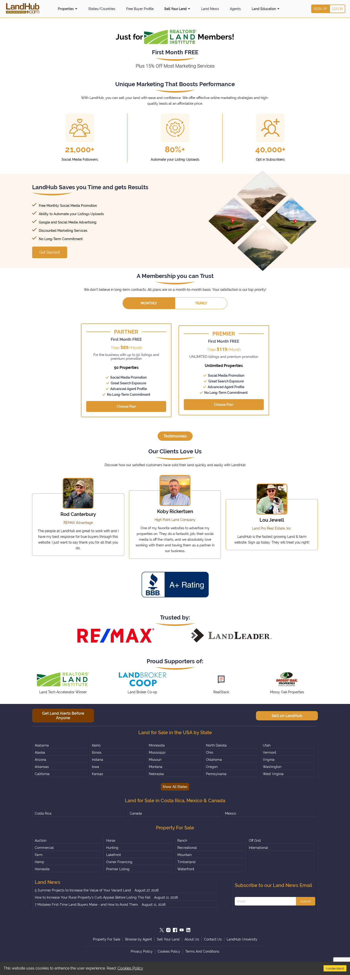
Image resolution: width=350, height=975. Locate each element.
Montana (155, 767)
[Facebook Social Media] (175, 930)
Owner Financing (119, 862)
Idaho (96, 745)
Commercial (44, 848)
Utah (266, 745)
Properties (66, 9)
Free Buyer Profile (140, 9)
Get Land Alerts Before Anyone (63, 715)
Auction (40, 840)
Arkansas (42, 767)
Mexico (230, 813)
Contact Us (213, 939)
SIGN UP (320, 9)
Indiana (97, 760)
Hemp (39, 862)
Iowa (95, 767)
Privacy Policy (142, 951)
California (42, 774)
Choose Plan (126, 406)
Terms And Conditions (202, 951)
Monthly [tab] (149, 303)
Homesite (42, 869)
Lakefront (113, 855)
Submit (305, 901)
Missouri (155, 760)
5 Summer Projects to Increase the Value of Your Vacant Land (83, 890)
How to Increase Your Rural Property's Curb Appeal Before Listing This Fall (92, 897)
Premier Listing (118, 869)
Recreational (187, 848)
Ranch (182, 840)
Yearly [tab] (201, 303)
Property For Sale (106, 939)
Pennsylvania (216, 774)
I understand (335, 968)
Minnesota (157, 745)
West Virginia (273, 774)
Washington (272, 767)
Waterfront (185, 869)
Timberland (186, 862)
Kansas (97, 774)
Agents (235, 9)
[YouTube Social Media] (182, 930)
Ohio (209, 752)
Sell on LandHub (287, 715)
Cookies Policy (130, 968)
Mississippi (157, 752)
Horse (110, 840)
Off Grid (255, 840)
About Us (192, 939)
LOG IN (337, 9)
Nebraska (156, 774)
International (258, 848)
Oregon (212, 767)
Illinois (96, 752)
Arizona (40, 760)
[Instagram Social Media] (168, 930)
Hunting (112, 848)
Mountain (184, 855)
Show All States (175, 787)
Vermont (269, 752)
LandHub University (242, 939)
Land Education (264, 9)
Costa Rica (43, 813)
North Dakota (216, 745)
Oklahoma (214, 760)
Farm (39, 855)
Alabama (42, 745)
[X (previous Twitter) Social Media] (162, 930)
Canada (136, 813)
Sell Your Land (175, 9)
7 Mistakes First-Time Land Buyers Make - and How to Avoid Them (86, 904)
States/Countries (101, 9)
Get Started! (49, 252)
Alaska (40, 752)
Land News (210, 9)
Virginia (269, 760)
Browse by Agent (138, 939)
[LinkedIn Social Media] (188, 930)
